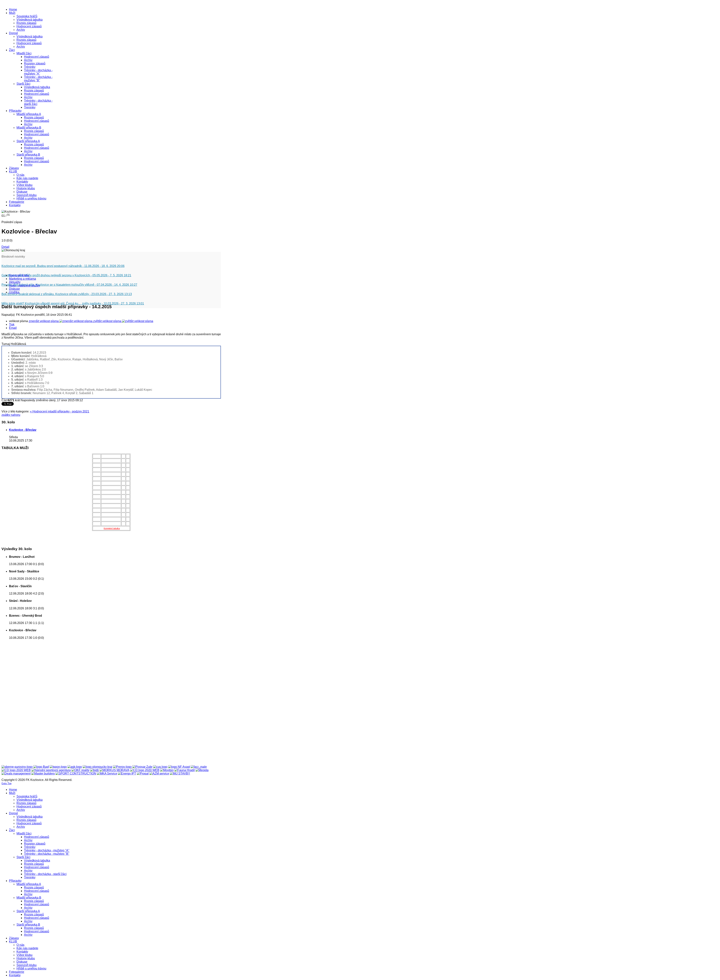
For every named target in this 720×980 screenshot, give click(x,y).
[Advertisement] (17, 699)
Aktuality (14, 282)
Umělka (14, 292)
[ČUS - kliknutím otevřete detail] (160, 766)
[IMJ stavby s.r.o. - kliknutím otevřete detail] (180, 773)
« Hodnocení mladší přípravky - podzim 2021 (59, 411)
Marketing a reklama (22, 278)
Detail (5, 246)
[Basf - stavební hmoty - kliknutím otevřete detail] (41, 766)
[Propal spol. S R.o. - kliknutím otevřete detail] (143, 773)
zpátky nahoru (11, 414)
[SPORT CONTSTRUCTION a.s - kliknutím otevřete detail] (76, 773)
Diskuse (14, 288)
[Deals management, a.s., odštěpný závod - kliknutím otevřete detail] (16, 773)
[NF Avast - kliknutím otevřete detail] (179, 766)
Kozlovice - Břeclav (22, 429)
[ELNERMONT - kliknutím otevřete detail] (16, 770)
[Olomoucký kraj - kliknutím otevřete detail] (97, 766)
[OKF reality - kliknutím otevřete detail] (80, 770)
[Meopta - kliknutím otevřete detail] (202, 770)
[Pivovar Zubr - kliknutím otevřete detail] (142, 766)
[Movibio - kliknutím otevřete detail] (167, 770)
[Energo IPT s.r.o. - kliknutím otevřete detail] (127, 773)
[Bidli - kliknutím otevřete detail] (94, 770)
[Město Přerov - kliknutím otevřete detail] (122, 766)
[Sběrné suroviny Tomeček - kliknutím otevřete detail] (17, 766)
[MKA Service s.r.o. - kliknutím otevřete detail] (107, 773)
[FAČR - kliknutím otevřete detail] (199, 766)
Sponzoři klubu (19, 275)
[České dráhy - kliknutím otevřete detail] (144, 770)
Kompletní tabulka (112, 528)
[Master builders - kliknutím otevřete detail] (43, 773)
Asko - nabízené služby (24, 285)
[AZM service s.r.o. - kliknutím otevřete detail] (159, 773)
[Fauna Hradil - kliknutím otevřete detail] (184, 770)
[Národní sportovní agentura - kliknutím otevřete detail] (51, 770)
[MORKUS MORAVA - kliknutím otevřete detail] (114, 770)
